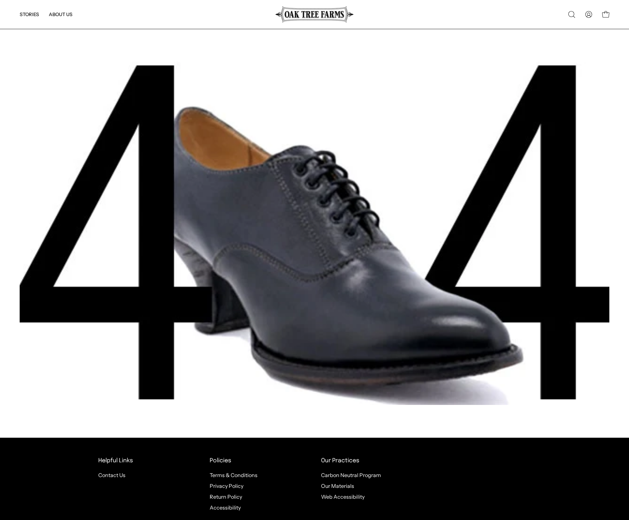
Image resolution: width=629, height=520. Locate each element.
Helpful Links (115, 461)
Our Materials (337, 486)
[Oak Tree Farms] (314, 14)
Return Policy (226, 496)
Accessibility (225, 507)
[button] (29, 14)
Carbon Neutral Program (351, 475)
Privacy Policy (226, 486)
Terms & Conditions (233, 475)
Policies (220, 461)
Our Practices (340, 461)
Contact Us (111, 475)
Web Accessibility (343, 496)
